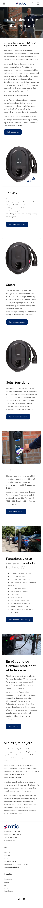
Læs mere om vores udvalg (19, 620)
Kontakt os (13, 726)
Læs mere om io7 (15, 511)
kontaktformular (15, 777)
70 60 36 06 (12, 837)
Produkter (8, 879)
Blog (6, 858)
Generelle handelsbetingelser (16, 864)
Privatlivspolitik (10, 861)
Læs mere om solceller (18, 417)
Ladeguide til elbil (11, 867)
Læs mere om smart (17, 322)
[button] (4, 3)
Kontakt (7, 855)
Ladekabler (8, 891)
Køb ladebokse (13, 132)
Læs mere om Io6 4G (17, 224)
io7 (5, 885)
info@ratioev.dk (15, 834)
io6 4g (6, 882)
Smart (6, 888)
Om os (7, 852)
